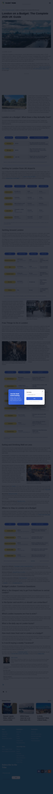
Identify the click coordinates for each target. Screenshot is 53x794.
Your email (29, 392)
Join (34, 398)
